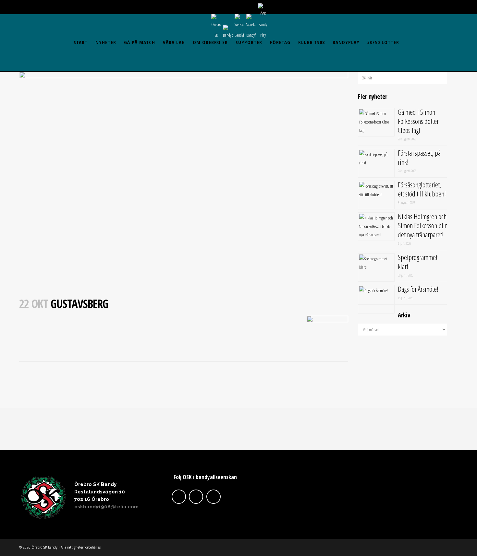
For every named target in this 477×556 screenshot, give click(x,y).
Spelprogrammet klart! (417, 261)
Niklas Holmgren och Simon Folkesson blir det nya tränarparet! (422, 225)
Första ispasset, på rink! (419, 157)
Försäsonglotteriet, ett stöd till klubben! (422, 189)
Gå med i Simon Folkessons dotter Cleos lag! (418, 121)
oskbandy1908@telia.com (106, 507)
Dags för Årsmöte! (418, 289)
